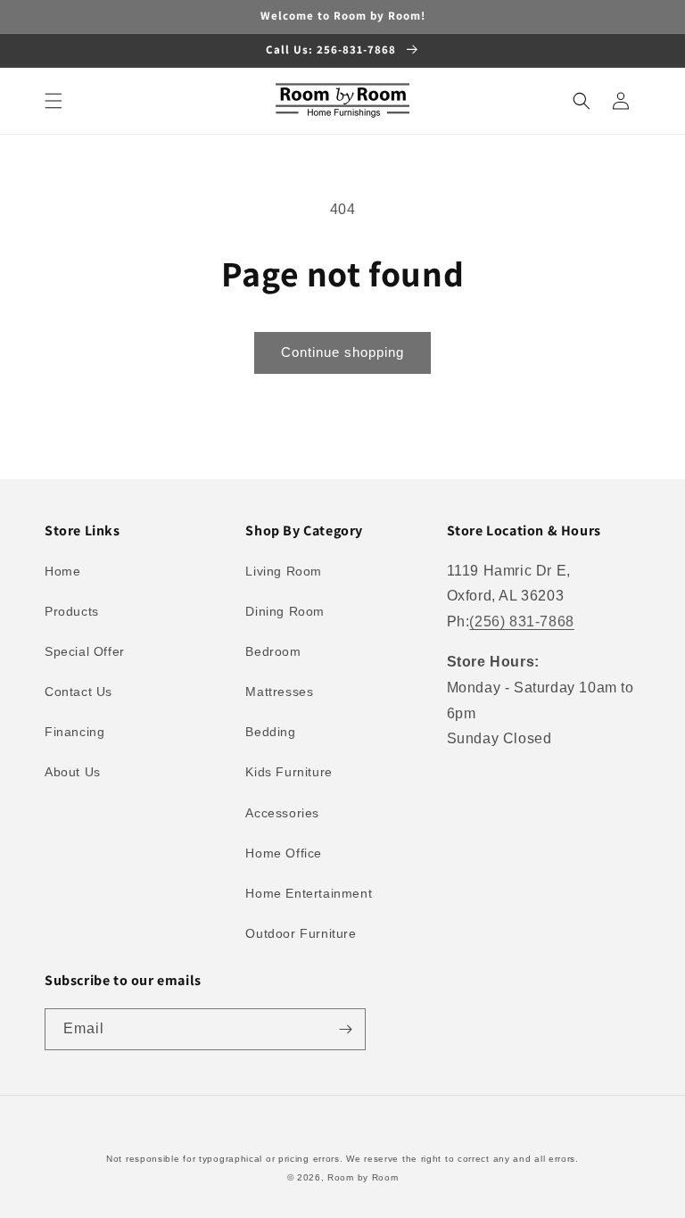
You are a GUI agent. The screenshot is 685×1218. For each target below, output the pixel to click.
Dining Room (285, 611)
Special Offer (85, 651)
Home (62, 571)
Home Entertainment (308, 893)
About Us (73, 772)
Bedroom (273, 651)
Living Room (283, 571)
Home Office (283, 853)
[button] (53, 100)
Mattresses (279, 691)
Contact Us (78, 691)
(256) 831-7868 (521, 621)
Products (72, 611)
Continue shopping (342, 352)
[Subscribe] (345, 1029)
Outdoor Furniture (300, 933)
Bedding (270, 732)
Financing (74, 732)
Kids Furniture (288, 772)
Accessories (282, 813)
